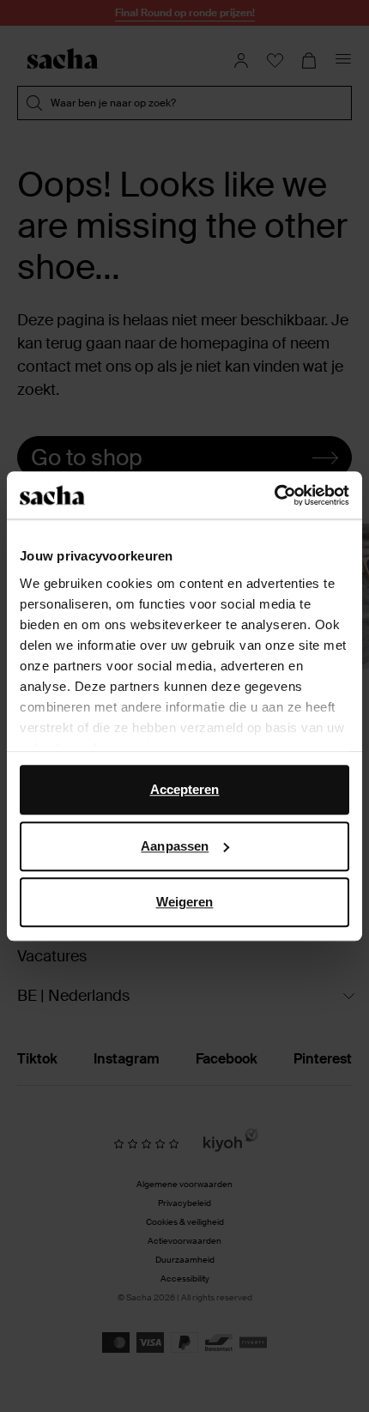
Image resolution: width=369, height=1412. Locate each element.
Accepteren (185, 789)
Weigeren (185, 901)
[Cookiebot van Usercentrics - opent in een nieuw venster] (274, 495)
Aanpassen (175, 846)
